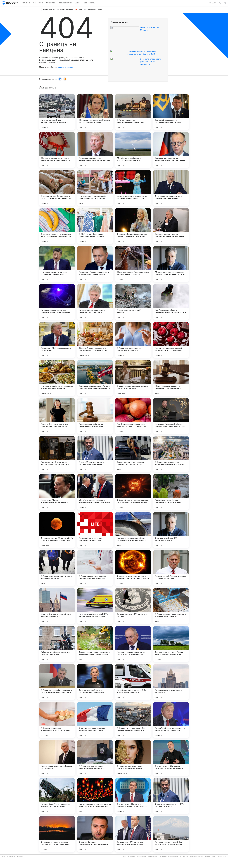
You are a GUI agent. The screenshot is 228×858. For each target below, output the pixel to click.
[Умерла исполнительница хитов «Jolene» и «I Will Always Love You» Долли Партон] (133, 188)
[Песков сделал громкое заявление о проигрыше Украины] (95, 150)
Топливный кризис (95, 9)
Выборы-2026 (49, 9)
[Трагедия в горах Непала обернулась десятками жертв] (171, 492)
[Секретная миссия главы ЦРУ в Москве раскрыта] (171, 796)
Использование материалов (192, 856)
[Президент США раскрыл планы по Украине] (57, 340)
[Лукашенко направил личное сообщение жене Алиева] (171, 188)
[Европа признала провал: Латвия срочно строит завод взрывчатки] (95, 378)
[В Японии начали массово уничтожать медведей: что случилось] (95, 758)
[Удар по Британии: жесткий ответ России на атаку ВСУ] (57, 606)
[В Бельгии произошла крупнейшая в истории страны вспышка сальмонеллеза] (57, 720)
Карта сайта (222, 856)
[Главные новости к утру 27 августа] (133, 302)
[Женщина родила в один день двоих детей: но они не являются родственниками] (57, 150)
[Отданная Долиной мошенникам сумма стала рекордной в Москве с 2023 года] (133, 226)
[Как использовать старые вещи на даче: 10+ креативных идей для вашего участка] (95, 796)
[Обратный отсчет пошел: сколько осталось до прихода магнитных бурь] (133, 492)
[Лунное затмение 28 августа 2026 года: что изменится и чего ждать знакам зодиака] (57, 530)
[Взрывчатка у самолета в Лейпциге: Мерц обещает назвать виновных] (171, 150)
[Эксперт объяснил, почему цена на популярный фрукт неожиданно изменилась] (57, 226)
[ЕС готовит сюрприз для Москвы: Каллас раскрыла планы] (95, 112)
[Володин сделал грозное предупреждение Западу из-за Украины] (171, 226)
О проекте (131, 856)
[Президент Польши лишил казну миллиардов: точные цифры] (95, 264)
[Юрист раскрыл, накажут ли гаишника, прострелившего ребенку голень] (171, 378)
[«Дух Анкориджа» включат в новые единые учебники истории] (95, 492)
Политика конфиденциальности (170, 856)
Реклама (20, 856)
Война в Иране (66, 9)
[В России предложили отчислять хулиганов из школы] (57, 568)
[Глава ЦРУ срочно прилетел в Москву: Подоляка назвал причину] (95, 454)
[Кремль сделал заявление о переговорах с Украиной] (95, 302)
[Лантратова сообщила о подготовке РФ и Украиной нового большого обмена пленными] (95, 682)
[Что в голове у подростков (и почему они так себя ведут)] (95, 188)
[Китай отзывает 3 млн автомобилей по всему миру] (57, 112)
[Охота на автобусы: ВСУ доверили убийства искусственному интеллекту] (171, 530)
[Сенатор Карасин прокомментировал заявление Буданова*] (95, 834)
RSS (124, 856)
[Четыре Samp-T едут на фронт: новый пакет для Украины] (57, 796)
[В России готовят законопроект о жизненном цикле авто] (171, 606)
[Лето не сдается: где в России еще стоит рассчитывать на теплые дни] (171, 644)
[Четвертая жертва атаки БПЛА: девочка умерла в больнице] (95, 606)
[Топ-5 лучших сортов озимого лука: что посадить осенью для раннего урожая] (133, 416)
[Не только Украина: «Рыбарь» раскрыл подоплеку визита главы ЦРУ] (171, 416)
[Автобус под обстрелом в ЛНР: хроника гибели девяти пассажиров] (133, 682)
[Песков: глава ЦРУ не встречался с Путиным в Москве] (171, 568)
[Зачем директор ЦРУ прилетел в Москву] (133, 606)
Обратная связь (210, 856)
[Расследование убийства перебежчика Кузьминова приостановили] (95, 416)
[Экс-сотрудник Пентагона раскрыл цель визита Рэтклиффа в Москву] (133, 796)
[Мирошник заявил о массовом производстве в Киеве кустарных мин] (171, 264)
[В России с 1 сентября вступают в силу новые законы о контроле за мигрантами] (57, 682)
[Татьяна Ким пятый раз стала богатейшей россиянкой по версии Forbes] (57, 416)
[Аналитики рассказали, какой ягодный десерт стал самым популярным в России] (171, 340)
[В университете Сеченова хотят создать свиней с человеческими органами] (57, 188)
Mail (3, 856)
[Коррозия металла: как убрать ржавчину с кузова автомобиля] (133, 530)
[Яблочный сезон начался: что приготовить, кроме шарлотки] (95, 340)
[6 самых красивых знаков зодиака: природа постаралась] (133, 378)
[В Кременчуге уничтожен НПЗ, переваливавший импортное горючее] (133, 720)
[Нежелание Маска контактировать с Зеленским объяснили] (57, 492)
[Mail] (3, 3)
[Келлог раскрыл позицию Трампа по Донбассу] (57, 758)
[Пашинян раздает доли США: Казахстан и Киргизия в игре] (171, 834)
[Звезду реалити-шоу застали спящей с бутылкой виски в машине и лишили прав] (133, 454)
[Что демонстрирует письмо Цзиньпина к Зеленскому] (57, 264)
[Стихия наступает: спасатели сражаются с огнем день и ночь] (57, 834)
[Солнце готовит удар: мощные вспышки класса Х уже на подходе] (133, 568)
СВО (80, 9)
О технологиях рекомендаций (147, 856)
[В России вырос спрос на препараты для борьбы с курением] (133, 340)
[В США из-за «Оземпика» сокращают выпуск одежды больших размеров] (95, 226)
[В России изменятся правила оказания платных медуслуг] (95, 568)
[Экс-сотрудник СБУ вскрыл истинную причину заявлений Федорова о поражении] (171, 758)
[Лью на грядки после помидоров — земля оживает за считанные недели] (95, 644)
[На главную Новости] (11, 3)
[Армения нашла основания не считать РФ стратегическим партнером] (133, 644)
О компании (11, 856)
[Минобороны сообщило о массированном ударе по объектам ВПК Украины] (133, 150)
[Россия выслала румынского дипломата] (171, 682)
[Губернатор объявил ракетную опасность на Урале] (57, 644)
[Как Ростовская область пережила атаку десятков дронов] (171, 302)
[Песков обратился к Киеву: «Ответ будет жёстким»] (95, 530)
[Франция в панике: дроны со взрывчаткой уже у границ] (95, 720)
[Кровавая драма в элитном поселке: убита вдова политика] (57, 302)
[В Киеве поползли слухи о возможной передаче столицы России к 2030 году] (171, 454)
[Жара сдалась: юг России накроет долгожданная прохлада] (133, 264)
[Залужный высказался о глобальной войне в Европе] (171, 112)
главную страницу (65, 67)
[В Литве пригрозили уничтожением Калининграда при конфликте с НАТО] (133, 112)
